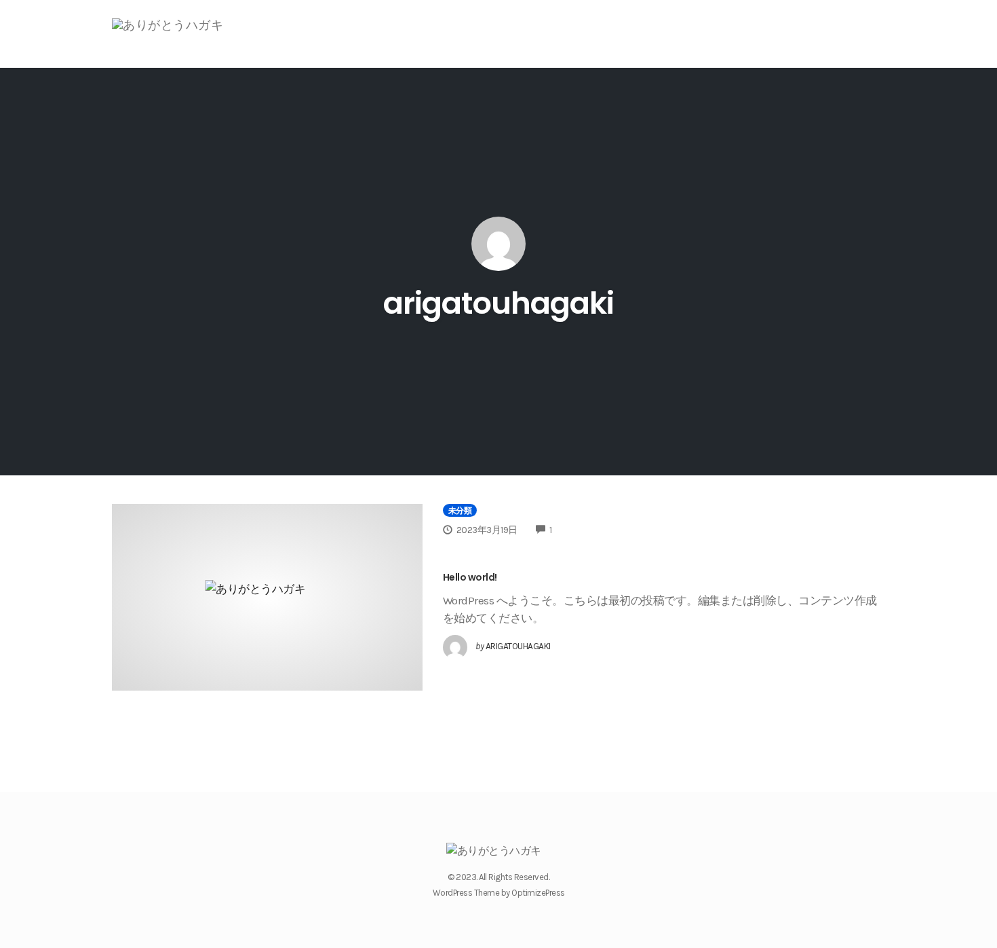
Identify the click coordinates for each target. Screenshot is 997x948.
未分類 (460, 510)
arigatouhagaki (498, 303)
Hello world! (470, 577)
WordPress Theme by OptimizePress (499, 893)
